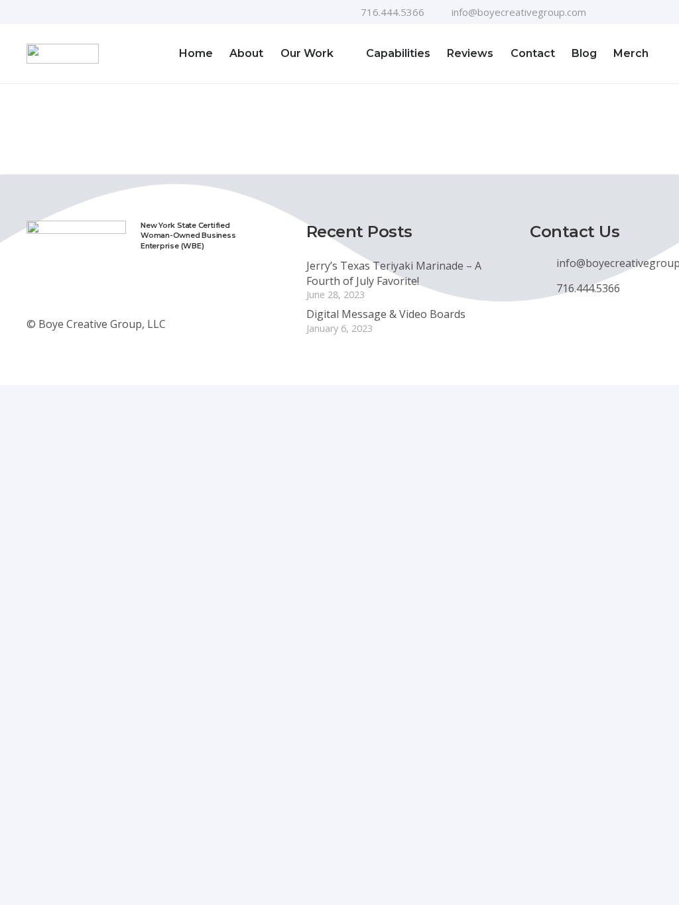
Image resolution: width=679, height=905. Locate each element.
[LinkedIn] (647, 12)
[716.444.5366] (543, 288)
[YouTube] (626, 12)
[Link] (63, 54)
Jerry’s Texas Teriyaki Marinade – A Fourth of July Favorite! (393, 273)
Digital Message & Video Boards (385, 314)
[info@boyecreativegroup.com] (543, 263)
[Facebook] (605, 12)
